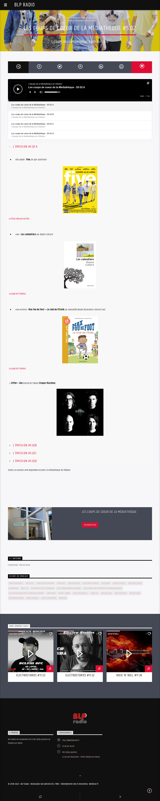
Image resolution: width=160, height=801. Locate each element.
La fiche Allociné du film (19, 219)
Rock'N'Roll (33, 598)
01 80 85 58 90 (68, 746)
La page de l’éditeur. (17, 294)
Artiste (30, 583)
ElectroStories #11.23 (30, 675)
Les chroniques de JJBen (69, 588)
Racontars (106, 593)
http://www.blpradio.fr (70, 740)
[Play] (18, 89)
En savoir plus (90, 524)
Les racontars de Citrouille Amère (26, 593)
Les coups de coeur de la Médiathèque (80, 20)
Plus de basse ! (80, 593)
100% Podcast (16, 583)
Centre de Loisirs (45, 583)
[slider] (52, 92)
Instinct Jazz (135, 583)
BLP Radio (24, 5)
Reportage (135, 593)
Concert (61, 583)
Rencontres (121, 593)
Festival (106, 583)
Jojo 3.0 (24, 588)
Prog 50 (94, 593)
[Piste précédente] (30, 92)
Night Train (64, 593)
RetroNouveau (16, 598)
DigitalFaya (74, 583)
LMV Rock (51, 593)
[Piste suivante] (35, 92)
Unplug (62, 598)
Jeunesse (13, 588)
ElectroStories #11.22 (80, 675)
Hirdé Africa (119, 583)
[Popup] (148, 83)
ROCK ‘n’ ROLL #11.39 (129, 675)
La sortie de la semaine (42, 588)
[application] (80, 90)
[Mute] (41, 92)
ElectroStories (91, 583)
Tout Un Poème (49, 598)
